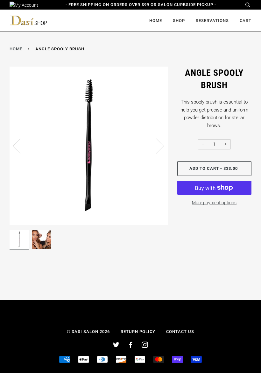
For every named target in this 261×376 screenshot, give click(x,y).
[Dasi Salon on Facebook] (130, 345)
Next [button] (156, 145)
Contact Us (180, 331)
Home (155, 20)
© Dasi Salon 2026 (88, 331)
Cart (245, 20)
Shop (179, 20)
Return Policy (138, 331)
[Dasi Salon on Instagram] (145, 345)
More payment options (214, 202)
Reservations (212, 20)
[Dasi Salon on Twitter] (116, 345)
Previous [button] (20, 145)
